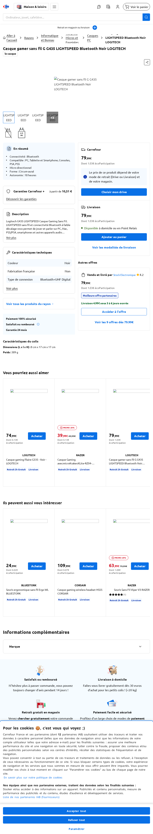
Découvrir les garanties (21, 199)
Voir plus (11, 237)
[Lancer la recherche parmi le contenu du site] (146, 17)
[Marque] (140, 646)
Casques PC (92, 38)
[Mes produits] (108, 6)
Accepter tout (76, 811)
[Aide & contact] (99, 6)
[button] (54, 6)
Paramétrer (76, 829)
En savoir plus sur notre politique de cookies (33, 777)
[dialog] (76, 777)
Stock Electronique (124, 274)
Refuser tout (76, 820)
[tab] (9, 117)
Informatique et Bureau (49, 38)
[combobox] (76, 17)
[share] (147, 62)
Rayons (29, 38)
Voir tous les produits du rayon (28, 304)
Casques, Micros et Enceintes (72, 37)
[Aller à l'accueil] (6, 6)
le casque (10, 53)
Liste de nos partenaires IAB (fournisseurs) (31, 797)
